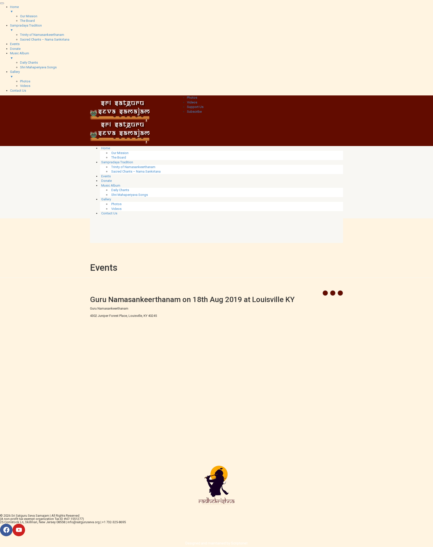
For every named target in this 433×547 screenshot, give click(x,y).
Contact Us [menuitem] (18, 90)
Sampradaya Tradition (117, 162)
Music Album (110, 185)
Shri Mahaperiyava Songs (129, 195)
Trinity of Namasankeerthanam (133, 167)
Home (105, 148)
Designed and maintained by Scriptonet (216, 543)
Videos (192, 102)
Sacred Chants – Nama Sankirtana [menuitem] (44, 39)
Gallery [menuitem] (15, 74)
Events (106, 176)
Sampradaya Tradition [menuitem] (26, 28)
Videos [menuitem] (25, 86)
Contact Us (109, 213)
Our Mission (120, 153)
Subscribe (194, 111)
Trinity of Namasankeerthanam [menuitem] (42, 35)
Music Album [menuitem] (19, 55)
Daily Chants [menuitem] (29, 62)
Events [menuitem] (15, 44)
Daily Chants (120, 190)
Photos (192, 97)
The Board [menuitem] (27, 21)
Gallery (106, 199)
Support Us (195, 107)
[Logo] (120, 110)
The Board (118, 157)
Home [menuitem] (14, 9)
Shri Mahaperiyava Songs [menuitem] (38, 67)
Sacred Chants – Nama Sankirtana (136, 171)
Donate (106, 181)
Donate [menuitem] (15, 49)
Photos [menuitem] (25, 81)
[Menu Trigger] (2, 3)
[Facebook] (6, 530)
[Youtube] (19, 530)
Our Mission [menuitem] (28, 16)
